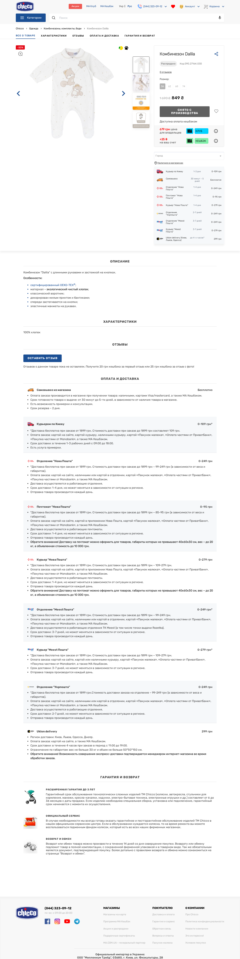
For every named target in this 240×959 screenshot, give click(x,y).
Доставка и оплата (163, 914)
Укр (121, 6)
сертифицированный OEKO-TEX (52, 285)
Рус (130, 6)
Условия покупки (195, 942)
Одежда (34, 28)
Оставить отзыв (42, 358)
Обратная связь (161, 928)
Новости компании (196, 928)
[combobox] (189, 156)
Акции (75, 6)
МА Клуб (91, 6)
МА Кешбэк (106, 6)
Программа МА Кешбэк (116, 921)
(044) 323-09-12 (58, 908)
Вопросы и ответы (163, 935)
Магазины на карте (114, 914)
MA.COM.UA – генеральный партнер (124, 942)
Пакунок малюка (162, 942)
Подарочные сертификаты (119, 935)
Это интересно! (194, 935)
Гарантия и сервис (163, 921)
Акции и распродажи (115, 928)
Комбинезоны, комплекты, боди (62, 28)
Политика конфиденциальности (204, 921)
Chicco (20, 28)
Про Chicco (191, 914)
